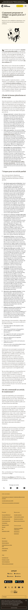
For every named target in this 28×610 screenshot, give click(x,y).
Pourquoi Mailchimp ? (6, 514)
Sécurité (3, 527)
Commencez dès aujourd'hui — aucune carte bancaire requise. (14, 2)
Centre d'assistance (6, 561)
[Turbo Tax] (10, 573)
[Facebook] (5, 587)
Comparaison (4, 523)
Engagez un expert (5, 559)
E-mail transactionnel (6, 521)
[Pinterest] (22, 587)
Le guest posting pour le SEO (7, 500)
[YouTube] (19, 587)
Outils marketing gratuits (19, 516)
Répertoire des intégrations (19, 521)
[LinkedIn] (15, 587)
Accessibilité (4, 550)
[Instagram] (12, 587)
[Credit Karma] (17, 573)
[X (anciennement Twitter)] (8, 587)
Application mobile (5, 531)
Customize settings (14, 607)
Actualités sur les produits (7, 516)
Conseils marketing (17, 514)
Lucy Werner (10, 477)
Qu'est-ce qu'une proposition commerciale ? (10, 503)
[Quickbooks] (10, 576)
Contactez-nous (5, 557)
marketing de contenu (9, 134)
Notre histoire (4, 540)
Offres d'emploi (5, 548)
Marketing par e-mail (6, 518)
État (3, 529)
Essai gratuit (19, 5)
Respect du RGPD (5, 525)
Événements (16, 533)
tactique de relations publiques (13, 83)
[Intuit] (14, 571)
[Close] (26, 600)
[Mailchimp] (18, 576)
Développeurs (16, 531)
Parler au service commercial (7, 563)
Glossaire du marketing (18, 518)
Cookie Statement (15, 604)
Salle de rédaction (5, 542)
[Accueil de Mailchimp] (5, 6)
